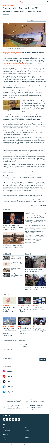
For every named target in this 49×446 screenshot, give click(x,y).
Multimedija (7, 254)
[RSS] (16, 419)
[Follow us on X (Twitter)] (7, 419)
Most (34, 326)
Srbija (19, 326)
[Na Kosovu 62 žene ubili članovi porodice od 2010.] (6, 264)
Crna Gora (35, 305)
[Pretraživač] (38, 444)
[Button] (43, 17)
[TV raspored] (19, 419)
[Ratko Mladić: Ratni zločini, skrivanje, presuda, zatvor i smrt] (35, 262)
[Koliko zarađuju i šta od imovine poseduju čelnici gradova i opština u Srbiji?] (24, 321)
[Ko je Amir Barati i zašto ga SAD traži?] (39, 300)
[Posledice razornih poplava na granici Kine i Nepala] (6, 258)
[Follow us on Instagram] (13, 419)
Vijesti (4, 437)
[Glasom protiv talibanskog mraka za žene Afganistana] (35, 280)
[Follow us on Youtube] (10, 419)
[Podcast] (24, 444)
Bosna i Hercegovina (8, 5)
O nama (4, 427)
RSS (26, 427)
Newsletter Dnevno (29, 440)
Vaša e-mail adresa (8, 349)
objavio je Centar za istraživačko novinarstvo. (16, 63)
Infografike (6, 305)
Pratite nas (42, 359)
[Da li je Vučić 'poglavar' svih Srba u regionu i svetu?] (39, 321)
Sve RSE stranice (6, 430)
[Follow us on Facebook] (4, 419)
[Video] (11, 444)
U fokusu (6, 294)
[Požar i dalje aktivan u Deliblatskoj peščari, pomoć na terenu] (6, 275)
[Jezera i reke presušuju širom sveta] (6, 270)
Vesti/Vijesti (29, 213)
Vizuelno (5, 440)
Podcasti (28, 254)
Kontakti (27, 430)
